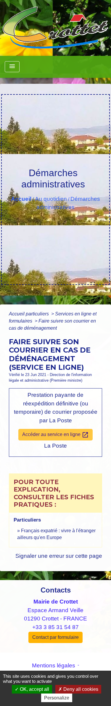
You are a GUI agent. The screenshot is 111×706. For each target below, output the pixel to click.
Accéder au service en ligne (55, 434)
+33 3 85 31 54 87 (55, 627)
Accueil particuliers (29, 313)
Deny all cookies (80, 689)
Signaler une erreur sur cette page (58, 556)
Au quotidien (51, 199)
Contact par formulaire (55, 637)
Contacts (56, 590)
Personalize (56, 697)
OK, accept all (34, 689)
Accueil (21, 199)
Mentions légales (53, 665)
